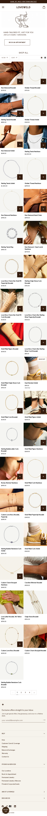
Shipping (4, 747)
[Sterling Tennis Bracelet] (12, 105)
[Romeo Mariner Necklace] (12, 468)
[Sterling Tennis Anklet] (12, 169)
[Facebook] (3, 806)
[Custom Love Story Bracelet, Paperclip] (12, 500)
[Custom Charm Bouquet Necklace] (12, 568)
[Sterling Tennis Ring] (12, 232)
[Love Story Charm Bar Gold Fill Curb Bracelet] (12, 300)
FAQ (3, 740)
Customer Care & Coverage (11, 743)
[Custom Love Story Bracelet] (12, 636)
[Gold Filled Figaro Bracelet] (12, 334)
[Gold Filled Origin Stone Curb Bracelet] (12, 368)
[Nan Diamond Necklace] (12, 200)
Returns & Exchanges (8, 750)
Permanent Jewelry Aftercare (11, 781)
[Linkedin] (15, 806)
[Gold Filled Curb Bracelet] (12, 402)
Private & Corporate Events (10, 784)
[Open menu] (5, 7)
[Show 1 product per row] (41, 57)
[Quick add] (20, 81)
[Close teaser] (10, 806)
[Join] (43, 720)
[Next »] (34, 692)
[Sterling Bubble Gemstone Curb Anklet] (12, 534)
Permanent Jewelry (8, 777)
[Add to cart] (43, 209)
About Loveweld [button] (8, 792)
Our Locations (6, 771)
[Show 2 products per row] (45, 57)
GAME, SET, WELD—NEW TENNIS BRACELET (23, 1)
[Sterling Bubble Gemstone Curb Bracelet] (12, 668)
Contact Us (5, 757)
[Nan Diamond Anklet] (12, 136)
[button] (5, 810)
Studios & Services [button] (9, 764)
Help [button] (3, 733)
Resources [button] (6, 798)
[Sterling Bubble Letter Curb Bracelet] (12, 434)
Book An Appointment (17, 42)
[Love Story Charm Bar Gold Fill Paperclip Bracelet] (12, 266)
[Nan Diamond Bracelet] (12, 73)
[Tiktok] (7, 806)
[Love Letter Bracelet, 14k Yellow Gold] (12, 602)
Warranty (5, 753)
